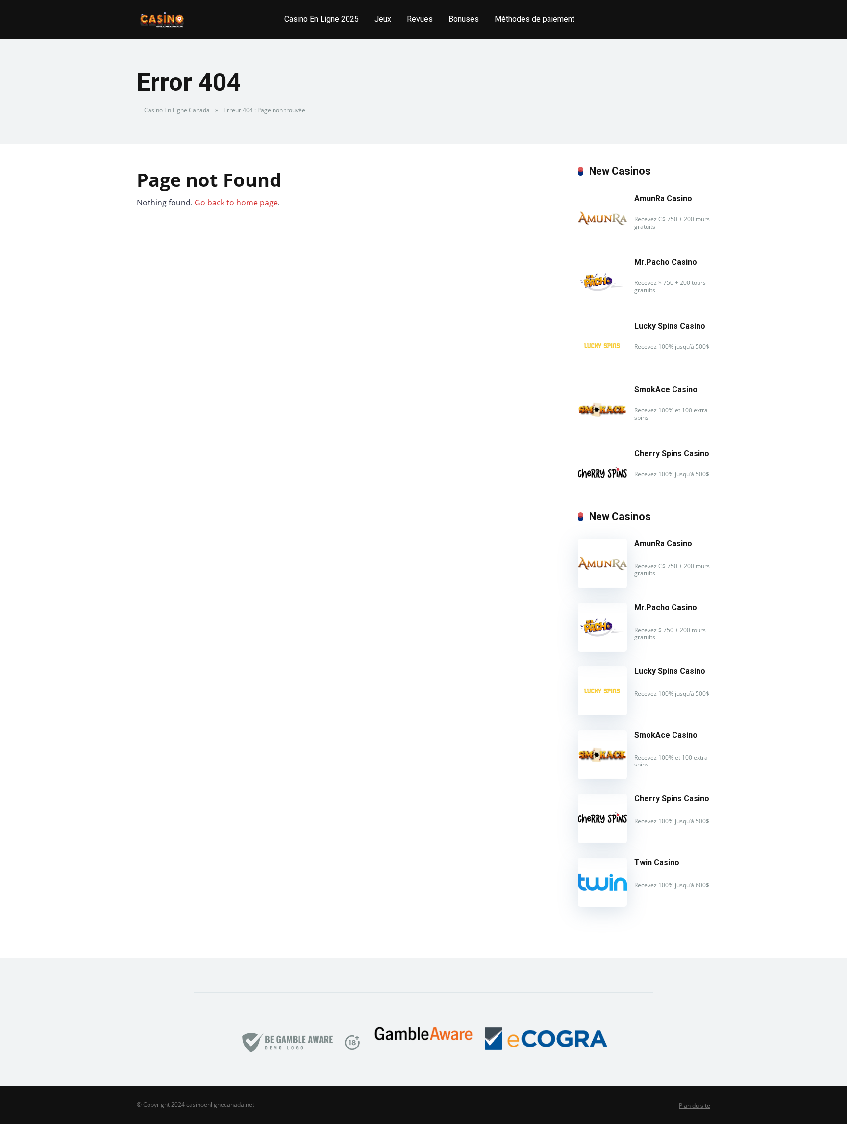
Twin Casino (656, 862)
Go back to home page (236, 202)
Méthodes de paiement (534, 19)
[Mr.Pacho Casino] (602, 303)
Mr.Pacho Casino (665, 262)
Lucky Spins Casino (669, 326)
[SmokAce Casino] (602, 431)
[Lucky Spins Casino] (602, 367)
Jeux (382, 19)
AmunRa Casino (663, 198)
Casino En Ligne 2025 (321, 19)
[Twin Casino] (602, 903)
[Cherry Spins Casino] (602, 494)
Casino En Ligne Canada (177, 110)
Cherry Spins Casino (671, 453)
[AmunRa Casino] (602, 239)
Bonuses (463, 19)
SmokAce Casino (666, 389)
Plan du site (694, 1105)
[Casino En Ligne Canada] (162, 15)
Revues (420, 19)
